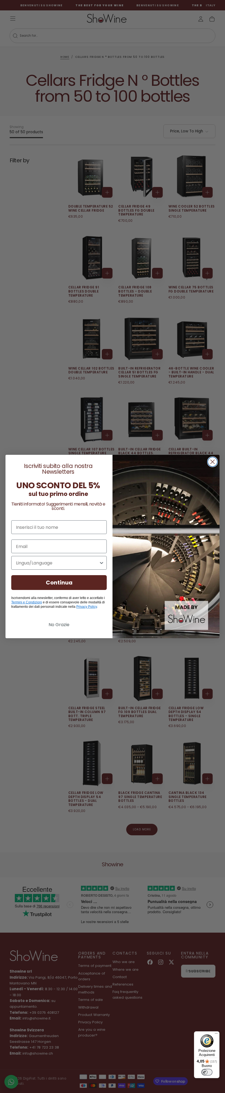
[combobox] (57, 562)
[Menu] (216, 1034)
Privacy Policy (86, 607)
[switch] (206, 1072)
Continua (59, 582)
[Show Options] (101, 562)
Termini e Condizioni (26, 602)
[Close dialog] (212, 462)
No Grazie (59, 624)
